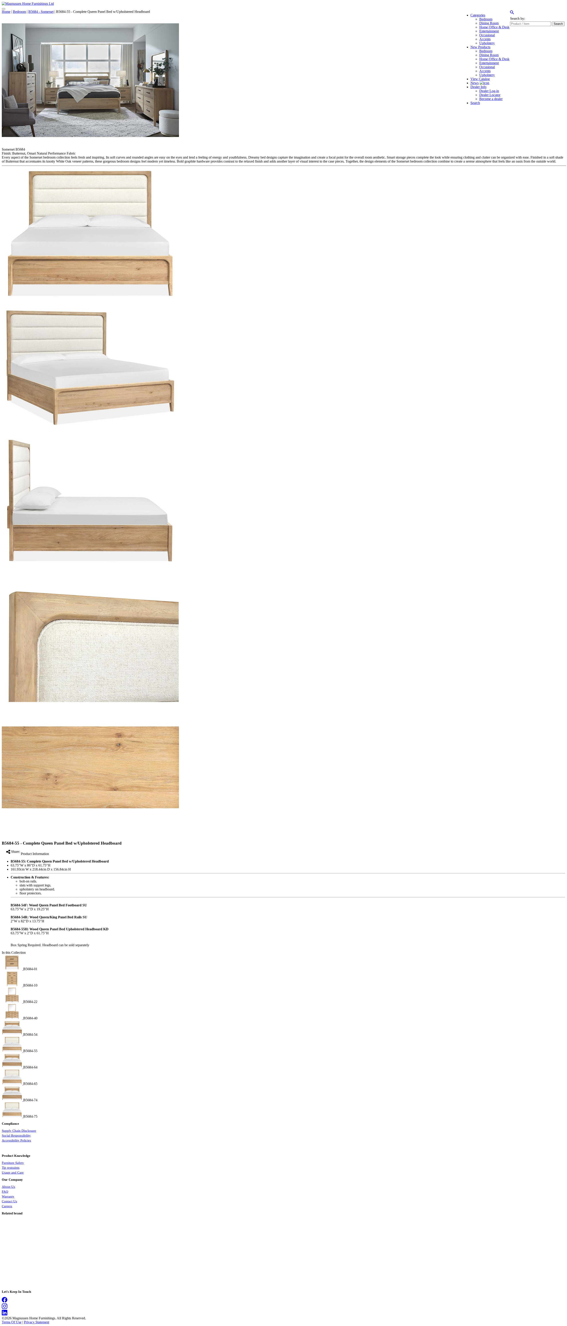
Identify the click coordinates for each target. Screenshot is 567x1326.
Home (6, 12)
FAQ (5, 1191)
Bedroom (19, 12)
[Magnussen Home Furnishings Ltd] (28, 4)
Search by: (517, 18)
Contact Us (9, 1201)
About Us (8, 1186)
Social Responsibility (16, 1135)
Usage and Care (13, 1172)
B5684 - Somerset (41, 12)
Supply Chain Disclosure (19, 1130)
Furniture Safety (13, 1163)
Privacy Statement (36, 1322)
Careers (7, 1206)
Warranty (8, 1196)
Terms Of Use (11, 1322)
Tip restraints (10, 1167)
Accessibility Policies (16, 1140)
